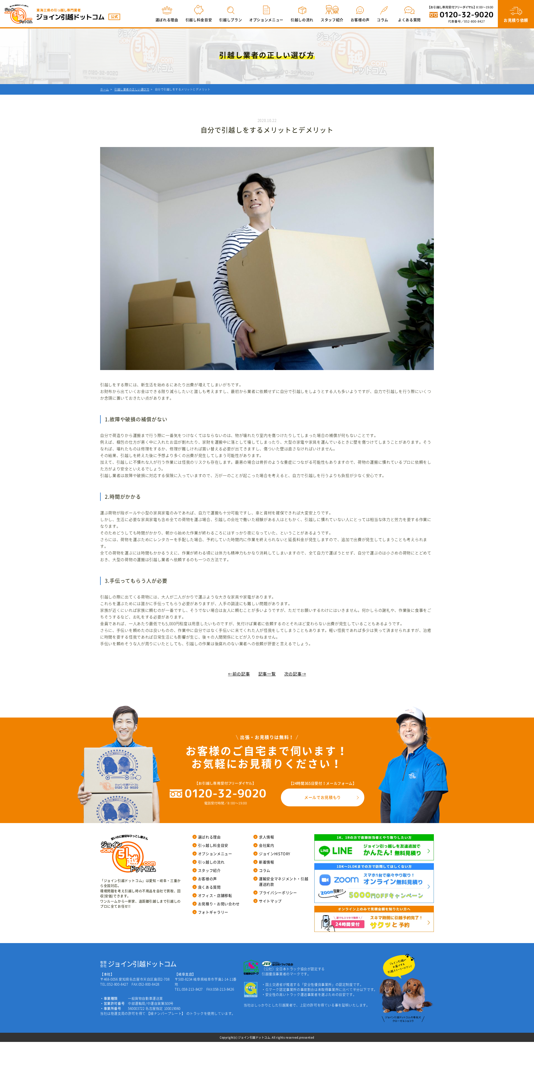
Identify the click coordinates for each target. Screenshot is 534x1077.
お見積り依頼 (516, 20)
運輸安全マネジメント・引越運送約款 (283, 881)
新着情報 (266, 862)
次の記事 (293, 674)
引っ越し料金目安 (213, 845)
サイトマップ (270, 901)
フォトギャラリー (213, 912)
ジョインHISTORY (274, 853)
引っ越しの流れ (211, 862)
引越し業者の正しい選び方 (131, 89)
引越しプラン (230, 19)
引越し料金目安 (199, 19)
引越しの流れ (302, 19)
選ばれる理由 (166, 19)
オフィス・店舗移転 (215, 895)
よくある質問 (409, 19)
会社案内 (266, 845)
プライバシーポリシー (278, 892)
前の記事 (241, 674)
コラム (382, 19)
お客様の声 (360, 19)
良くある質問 (209, 887)
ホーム (104, 89)
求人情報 (266, 836)
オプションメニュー (266, 19)
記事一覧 (267, 674)
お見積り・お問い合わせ (219, 903)
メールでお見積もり (322, 797)
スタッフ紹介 (332, 19)
